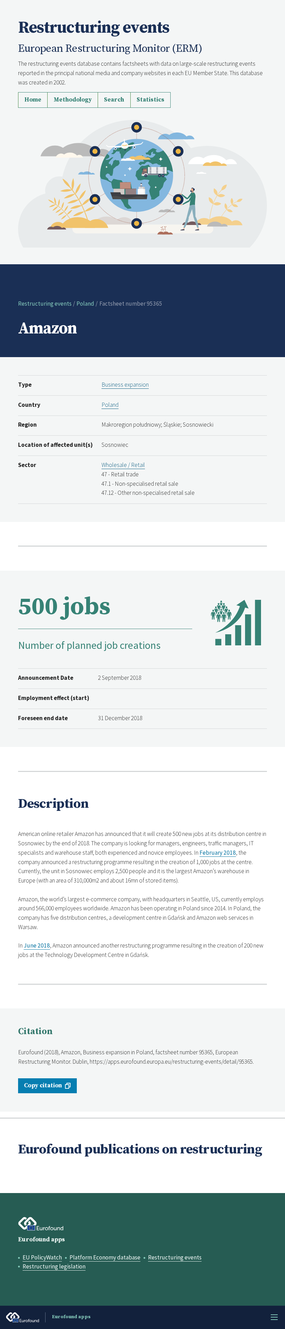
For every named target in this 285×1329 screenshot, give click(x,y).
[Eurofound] (41, 1224)
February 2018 (218, 852)
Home (32, 100)
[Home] (142, 182)
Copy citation (43, 1085)
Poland (85, 303)
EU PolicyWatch (42, 1257)
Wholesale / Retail (123, 465)
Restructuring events (45, 303)
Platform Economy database (105, 1257)
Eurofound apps (41, 1239)
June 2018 (37, 945)
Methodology (73, 100)
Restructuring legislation (54, 1266)
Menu (274, 1317)
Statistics (150, 100)
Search (114, 100)
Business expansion (125, 384)
